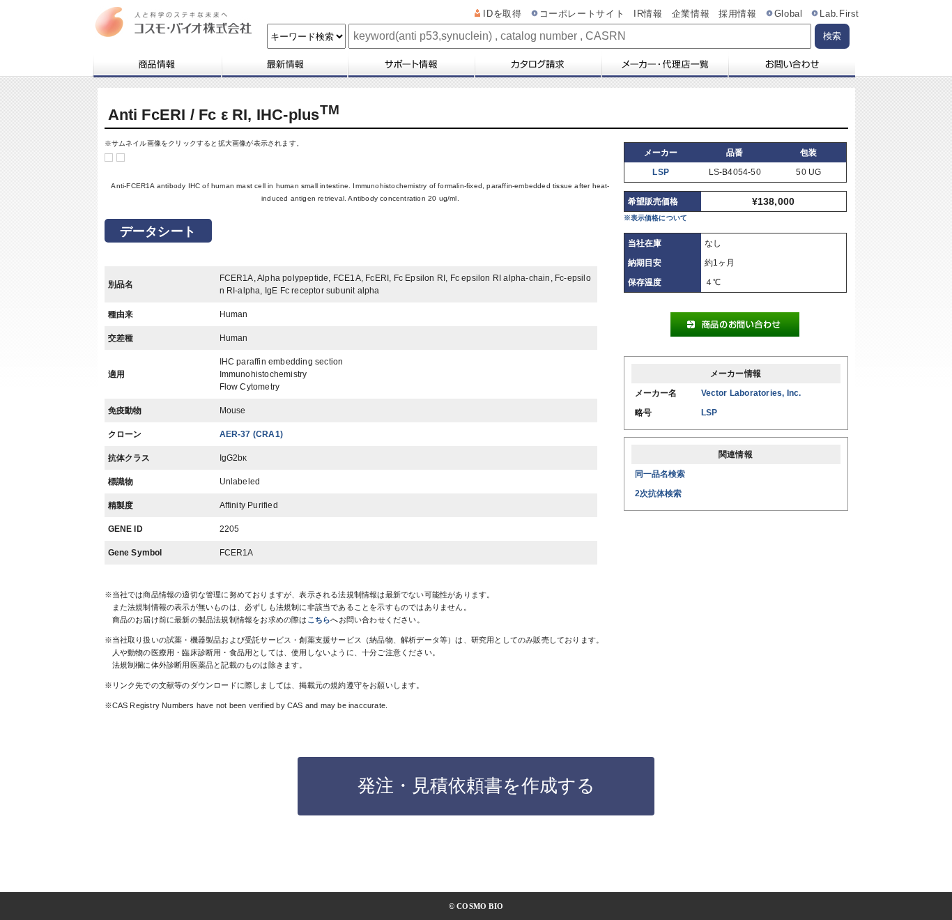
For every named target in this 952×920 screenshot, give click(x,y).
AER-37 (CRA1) (252, 434)
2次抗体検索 (658, 493)
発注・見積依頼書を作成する (476, 785)
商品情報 (156, 64)
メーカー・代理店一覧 (664, 64)
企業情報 (691, 14)
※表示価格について (656, 218)
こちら (319, 619)
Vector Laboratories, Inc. (751, 393)
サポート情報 (410, 64)
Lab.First (839, 14)
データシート (158, 231)
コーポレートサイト (582, 14)
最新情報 (283, 64)
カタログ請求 (537, 64)
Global (788, 14)
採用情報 (738, 14)
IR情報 (648, 14)
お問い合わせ (791, 64)
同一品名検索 (660, 474)
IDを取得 (502, 14)
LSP (660, 172)
